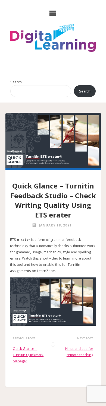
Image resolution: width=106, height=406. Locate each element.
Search (16, 81)
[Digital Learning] (52, 38)
